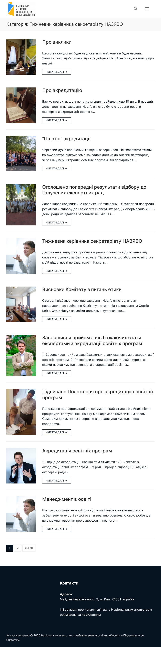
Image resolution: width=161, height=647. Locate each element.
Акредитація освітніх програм (77, 451)
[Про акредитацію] (21, 105)
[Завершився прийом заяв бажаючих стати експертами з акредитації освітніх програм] (21, 355)
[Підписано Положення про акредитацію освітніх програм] (21, 412)
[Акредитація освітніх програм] (21, 465)
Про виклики (56, 42)
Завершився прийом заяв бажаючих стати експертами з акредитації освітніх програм (92, 340)
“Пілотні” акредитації (66, 139)
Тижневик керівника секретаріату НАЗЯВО (92, 241)
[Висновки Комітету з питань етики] (21, 304)
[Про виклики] (21, 57)
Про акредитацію (62, 90)
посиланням (91, 615)
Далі (29, 548)
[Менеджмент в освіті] (21, 514)
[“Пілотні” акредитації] (21, 153)
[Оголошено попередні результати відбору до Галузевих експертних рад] (21, 204)
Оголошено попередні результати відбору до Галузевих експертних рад (94, 190)
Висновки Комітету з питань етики (82, 289)
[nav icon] (147, 9)
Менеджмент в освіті (66, 499)
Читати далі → (56, 71)
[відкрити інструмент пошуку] (135, 9)
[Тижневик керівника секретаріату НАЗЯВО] (21, 256)
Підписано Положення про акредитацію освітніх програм (98, 394)
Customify (12, 639)
